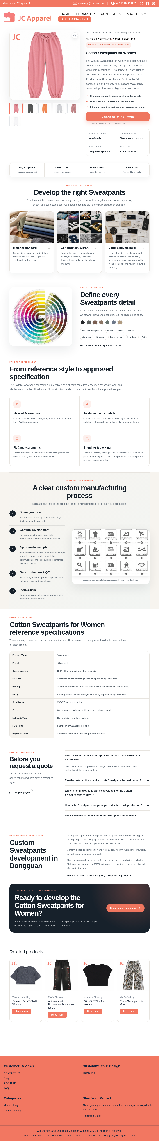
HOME (65, 13)
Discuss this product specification (98, 345)
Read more (22, 1011)
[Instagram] (153, 3)
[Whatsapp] (141, 3)
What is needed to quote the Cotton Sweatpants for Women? (100, 815)
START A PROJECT (74, 19)
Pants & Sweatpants (102, 32)
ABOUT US (135, 13)
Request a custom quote (123, 908)
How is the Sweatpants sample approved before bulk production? (103, 805)
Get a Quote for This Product (118, 116)
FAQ (6, 1088)
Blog (6, 1078)
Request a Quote (92, 1116)
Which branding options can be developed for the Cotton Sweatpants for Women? (98, 792)
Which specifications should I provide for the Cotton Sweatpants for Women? (103, 757)
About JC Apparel (75, 875)
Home (88, 32)
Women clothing (13, 1110)
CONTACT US (111, 13)
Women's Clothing (124, 39)
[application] (93, 13)
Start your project (21, 792)
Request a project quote (119, 875)
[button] (75, 35)
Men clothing (11, 1105)
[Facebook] (147, 3)
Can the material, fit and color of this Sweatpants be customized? (103, 780)
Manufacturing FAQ (96, 875)
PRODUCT (83, 13)
